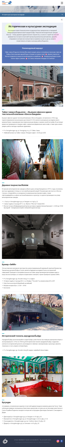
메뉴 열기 (61, 3)
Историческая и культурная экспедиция (13, 15)
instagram (57, 441)
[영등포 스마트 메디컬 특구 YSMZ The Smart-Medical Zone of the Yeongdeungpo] (7, 3)
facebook (61, 441)
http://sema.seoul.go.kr (11, 283)
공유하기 (62, 20)
